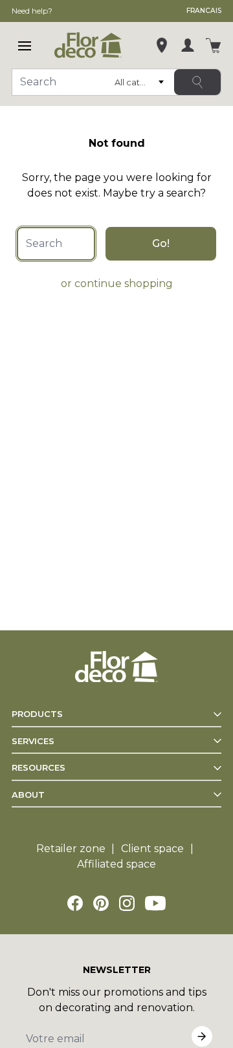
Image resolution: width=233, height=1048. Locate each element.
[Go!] (197, 82)
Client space (152, 848)
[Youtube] (155, 903)
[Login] (187, 45)
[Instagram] (127, 903)
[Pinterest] (101, 903)
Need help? (32, 11)
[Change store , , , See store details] (162, 45)
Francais (203, 10)
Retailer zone (70, 848)
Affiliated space (116, 864)
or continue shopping (117, 283)
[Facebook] (75, 903)
